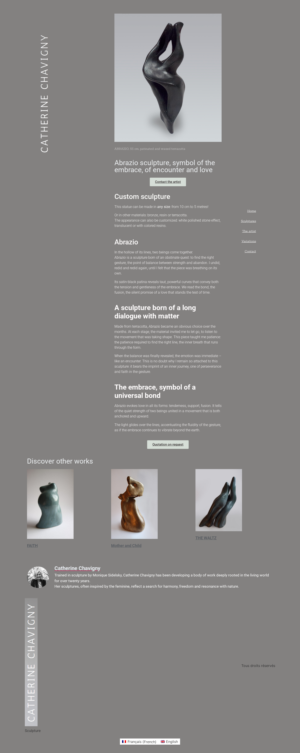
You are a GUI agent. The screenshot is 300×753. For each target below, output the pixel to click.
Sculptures (248, 221)
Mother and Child (126, 545)
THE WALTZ (206, 538)
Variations (249, 241)
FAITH (32, 545)
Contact (250, 251)
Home (251, 211)
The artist (249, 231)
